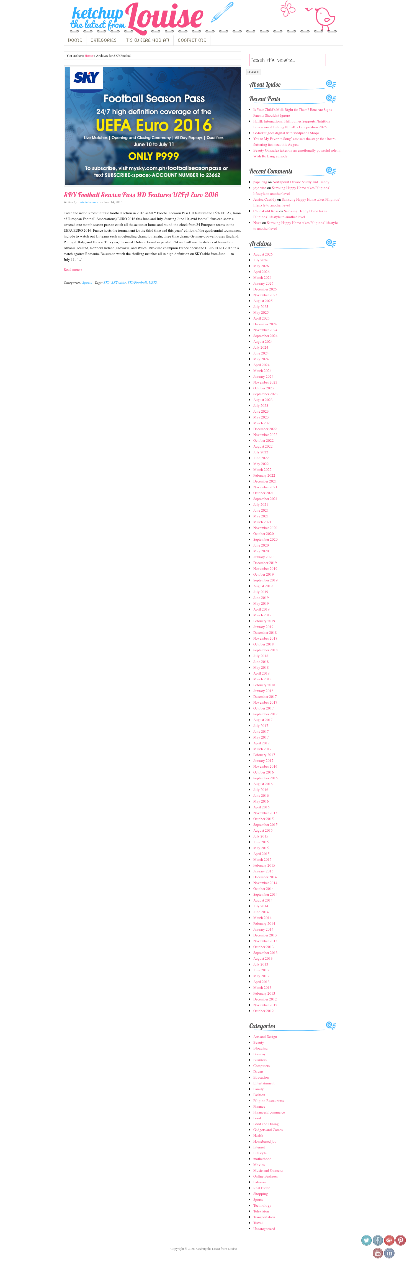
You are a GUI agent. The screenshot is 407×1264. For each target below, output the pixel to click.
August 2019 (263, 585)
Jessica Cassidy (264, 199)
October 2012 (263, 1010)
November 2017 (265, 702)
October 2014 (263, 888)
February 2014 (264, 923)
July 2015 (260, 836)
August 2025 (263, 300)
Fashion (259, 1094)
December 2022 (265, 428)
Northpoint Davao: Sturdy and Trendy (301, 181)
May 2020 (261, 550)
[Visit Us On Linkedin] (389, 1257)
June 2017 (261, 731)
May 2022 (261, 463)
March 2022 (262, 469)
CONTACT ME (192, 40)
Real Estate (261, 1187)
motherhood (262, 1158)
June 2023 (261, 411)
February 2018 (264, 684)
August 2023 (263, 399)
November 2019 (265, 568)
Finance (259, 1106)
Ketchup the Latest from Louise (135, 19)
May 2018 (261, 667)
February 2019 (264, 620)
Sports (87, 282)
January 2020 (263, 556)
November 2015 (265, 812)
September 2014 (265, 894)
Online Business (265, 1176)
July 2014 (260, 905)
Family (258, 1088)
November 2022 (265, 434)
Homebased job (265, 1141)
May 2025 (261, 312)
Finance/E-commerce (269, 1112)
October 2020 (263, 533)
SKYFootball (137, 282)
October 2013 (263, 946)
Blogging (260, 1048)
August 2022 (263, 446)
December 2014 (265, 876)
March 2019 (262, 614)
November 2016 (265, 766)
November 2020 (265, 527)
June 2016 (261, 795)
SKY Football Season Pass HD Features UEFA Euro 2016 (141, 194)
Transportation (264, 1216)
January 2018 (263, 690)
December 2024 (265, 323)
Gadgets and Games (268, 1129)
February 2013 (264, 993)
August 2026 (263, 254)
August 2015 (263, 830)
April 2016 (261, 807)
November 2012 (265, 1004)
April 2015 (261, 853)
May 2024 (261, 358)
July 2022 (260, 452)
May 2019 (261, 603)
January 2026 (263, 283)
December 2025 (265, 289)
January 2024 (263, 376)
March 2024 (262, 370)
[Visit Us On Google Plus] (389, 1244)
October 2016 (263, 772)
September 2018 (265, 649)
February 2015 (264, 865)
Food (257, 1117)
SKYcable (118, 282)
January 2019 (263, 626)
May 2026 (261, 265)
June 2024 (261, 353)
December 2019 (265, 562)
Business (260, 1059)
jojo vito (259, 187)
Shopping (260, 1193)
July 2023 (260, 405)
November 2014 (265, 882)
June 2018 (261, 661)
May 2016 (261, 801)
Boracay (259, 1053)
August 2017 (263, 719)
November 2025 (265, 294)
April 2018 (261, 673)
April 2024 (261, 364)
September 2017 (265, 713)
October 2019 (263, 574)
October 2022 (263, 440)
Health (258, 1135)
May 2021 (261, 516)
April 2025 (261, 318)
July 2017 (260, 725)
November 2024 (265, 329)
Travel (258, 1222)
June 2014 (261, 911)
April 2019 (261, 609)
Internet (259, 1147)
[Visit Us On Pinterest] (400, 1244)
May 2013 (261, 975)
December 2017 (265, 696)
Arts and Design (265, 1036)
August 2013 (263, 958)
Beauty (258, 1042)
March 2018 (262, 678)
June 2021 (261, 510)
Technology (262, 1205)
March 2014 (262, 917)
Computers (261, 1065)
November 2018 (265, 638)
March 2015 (262, 859)
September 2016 (265, 777)
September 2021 (265, 498)
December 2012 (265, 999)
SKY (107, 282)
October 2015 (263, 818)
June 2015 (261, 841)
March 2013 (262, 987)
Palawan (259, 1181)
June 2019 (261, 597)
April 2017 (261, 742)
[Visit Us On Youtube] (377, 1257)
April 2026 (261, 271)
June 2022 (261, 457)
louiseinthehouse (88, 202)
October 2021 (263, 492)
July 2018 (260, 655)
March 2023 (262, 422)
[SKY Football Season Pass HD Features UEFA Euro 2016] (152, 126)
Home (89, 55)
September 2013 (265, 952)
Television (261, 1211)
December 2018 (265, 632)
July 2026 (260, 259)
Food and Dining (266, 1123)
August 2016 (263, 783)
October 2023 (263, 387)
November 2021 (265, 486)
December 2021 (265, 481)
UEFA (153, 282)
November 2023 (265, 382)
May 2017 (261, 737)
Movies (259, 1164)
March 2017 (262, 748)
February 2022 (264, 475)
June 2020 (261, 545)
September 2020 (265, 539)
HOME (75, 40)
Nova (257, 222)
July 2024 (260, 347)
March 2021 (262, 521)
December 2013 (265, 935)
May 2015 (261, 847)
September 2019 (265, 580)
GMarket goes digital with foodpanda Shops (286, 132)
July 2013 (260, 964)
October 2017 (263, 708)
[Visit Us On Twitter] (366, 1244)
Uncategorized (264, 1228)
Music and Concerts (268, 1170)
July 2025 (260, 306)
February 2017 (264, 754)
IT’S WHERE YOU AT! (147, 40)
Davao (258, 1071)
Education (261, 1077)
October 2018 (263, 644)
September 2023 (265, 393)
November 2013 (265, 940)
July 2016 (260, 789)
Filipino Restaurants (268, 1100)
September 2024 (265, 335)
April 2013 (261, 981)
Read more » (73, 269)
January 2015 (263, 871)
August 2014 (263, 900)
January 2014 (263, 929)
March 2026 (262, 277)
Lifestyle (260, 1152)
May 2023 (261, 417)
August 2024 (263, 341)
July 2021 (260, 504)
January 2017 (263, 760)
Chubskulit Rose (266, 210)
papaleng (260, 181)
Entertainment (264, 1083)
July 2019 (260, 591)
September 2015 (265, 824)
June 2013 (261, 969)
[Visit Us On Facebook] (377, 1244)
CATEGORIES (104, 40)
